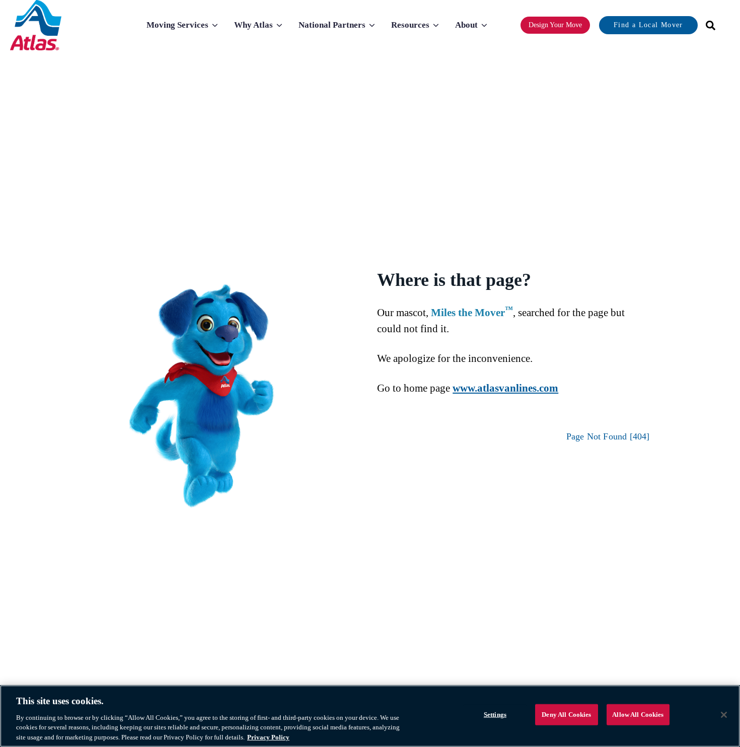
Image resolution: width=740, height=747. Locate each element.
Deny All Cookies (566, 714)
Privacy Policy (268, 736)
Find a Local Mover (648, 25)
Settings (495, 714)
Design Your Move (555, 25)
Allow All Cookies (637, 714)
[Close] (724, 715)
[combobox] (707, 25)
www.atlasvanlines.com (505, 388)
